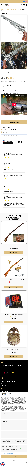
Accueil (2, 9)
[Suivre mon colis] (2, 378)
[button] (2, 5)
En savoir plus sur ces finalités (8, 453)
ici (6, 385)
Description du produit (10, 135)
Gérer (14, 464)
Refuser (14, 460)
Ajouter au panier (14, 122)
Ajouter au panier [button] (13, 252)
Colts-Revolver (18, 9)
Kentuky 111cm (14, 246)
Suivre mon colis (8, 381)
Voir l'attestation (8, 143)
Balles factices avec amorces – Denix (14, 314)
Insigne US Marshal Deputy (14, 349)
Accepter (14, 456)
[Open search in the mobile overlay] (21, 5)
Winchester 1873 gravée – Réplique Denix (14, 279)
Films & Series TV (7, 9)
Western (13, 9)
